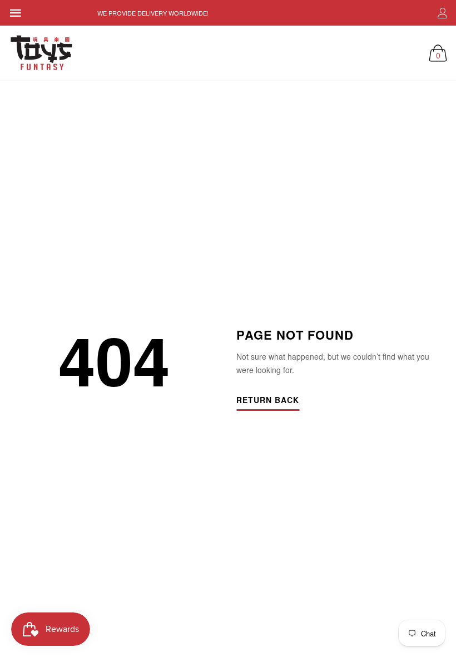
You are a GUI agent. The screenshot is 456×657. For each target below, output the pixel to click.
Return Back (267, 400)
